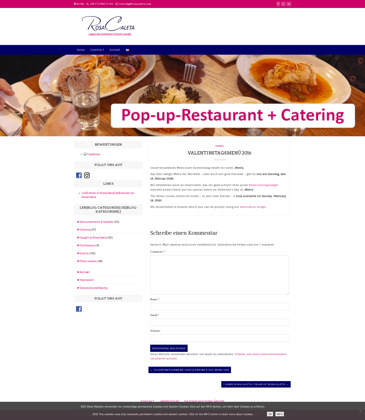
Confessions (87, 245)
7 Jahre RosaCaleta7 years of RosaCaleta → (256, 384)
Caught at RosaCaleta (93, 237)
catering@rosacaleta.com (135, 4)
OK (270, 414)
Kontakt (115, 50)
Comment (157, 251)
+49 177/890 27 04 (101, 4)
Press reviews (88, 261)
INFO (280, 414)
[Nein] (360, 411)
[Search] (289, 4)
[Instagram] (283, 4)
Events (220, 146)
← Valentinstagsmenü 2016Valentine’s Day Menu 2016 (189, 369)
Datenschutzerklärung (93, 287)
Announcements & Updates (96, 221)
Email (154, 315)
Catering (96, 50)
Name (154, 299)
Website (155, 331)
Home (81, 50)
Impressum (87, 279)
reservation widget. (253, 206)
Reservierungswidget (263, 185)
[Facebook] (278, 4)
